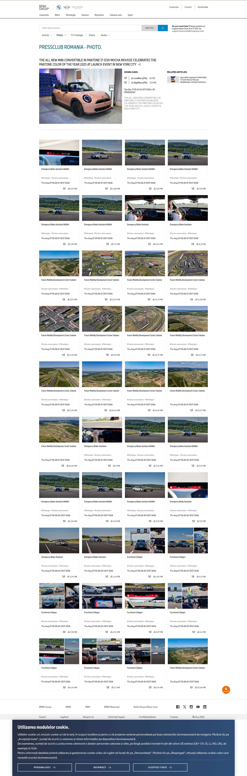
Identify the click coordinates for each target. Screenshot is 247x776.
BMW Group (45, 706)
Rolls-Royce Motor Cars (146, 706)
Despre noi (88, 716)
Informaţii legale (116, 716)
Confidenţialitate (147, 716)
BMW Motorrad (111, 706)
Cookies (174, 716)
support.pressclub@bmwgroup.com (188, 31)
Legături (64, 716)
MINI (87, 706)
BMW (68, 706)
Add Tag (149, 28)
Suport (42, 716)
